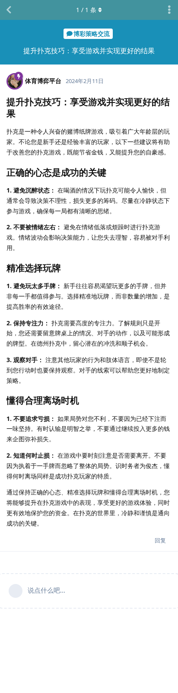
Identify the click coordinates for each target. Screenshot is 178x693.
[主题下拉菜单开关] (169, 10)
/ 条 (86, 10)
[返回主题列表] (8, 10)
